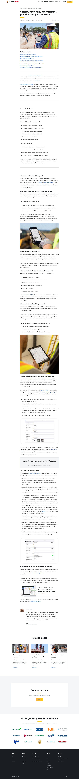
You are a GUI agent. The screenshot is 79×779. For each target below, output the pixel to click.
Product (46, 1)
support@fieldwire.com (62, 758)
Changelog (49, 765)
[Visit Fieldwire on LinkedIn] (65, 776)
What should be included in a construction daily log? (31, 60)
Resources (51, 1)
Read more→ (15, 667)
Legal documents (36, 756)
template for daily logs (29, 294)
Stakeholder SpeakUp (37, 761)
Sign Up (39, 699)
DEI (47, 769)
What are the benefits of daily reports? (29, 62)
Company (48, 756)
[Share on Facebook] (55, 20)
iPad (12, 758)
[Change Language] (60, 2)
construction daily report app (34, 473)
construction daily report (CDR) (35, 75)
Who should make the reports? (27, 58)
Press (48, 763)
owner (40, 182)
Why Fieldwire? (50, 767)
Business (24, 761)
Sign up (69, 1)
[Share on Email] (58, 20)
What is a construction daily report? (28, 54)
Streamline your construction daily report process (31, 67)
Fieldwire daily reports (31, 379)
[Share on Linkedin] (53, 20)
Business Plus (25, 758)
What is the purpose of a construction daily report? (31, 56)
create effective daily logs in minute (36, 573)
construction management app (49, 392)
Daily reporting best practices (27, 65)
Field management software (26, 84)
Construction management (35, 8)
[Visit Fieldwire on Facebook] (62, 776)
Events (48, 761)
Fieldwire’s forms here (35, 601)
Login (64, 1)
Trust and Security (36, 758)
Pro (23, 763)
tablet (47, 390)
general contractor (48, 182)
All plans (24, 756)
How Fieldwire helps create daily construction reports (32, 63)
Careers (48, 758)
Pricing (56, 1)
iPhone (13, 756)
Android (13, 761)
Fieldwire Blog (23, 8)
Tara (27, 612)
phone (42, 390)
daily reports (45, 184)
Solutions (40, 1)
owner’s (43, 511)
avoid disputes (37, 80)
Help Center (60, 756)
